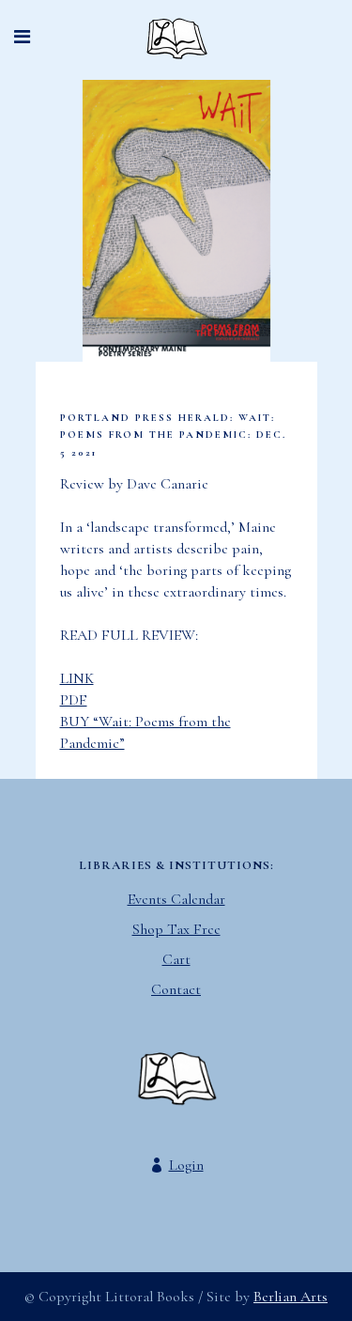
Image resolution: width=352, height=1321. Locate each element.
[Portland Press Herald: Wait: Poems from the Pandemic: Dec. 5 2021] (176, 221)
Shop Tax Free (176, 929)
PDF (73, 700)
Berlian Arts (290, 1296)
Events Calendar (176, 899)
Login (186, 1165)
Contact (176, 989)
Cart (176, 959)
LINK (77, 678)
